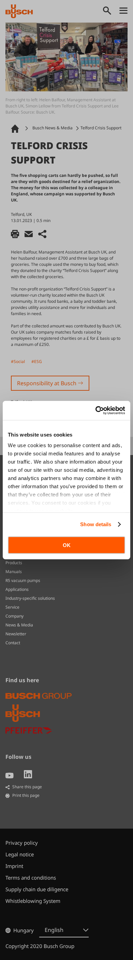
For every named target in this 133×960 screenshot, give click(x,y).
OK (67, 545)
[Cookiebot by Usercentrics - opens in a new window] (95, 410)
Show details (95, 524)
